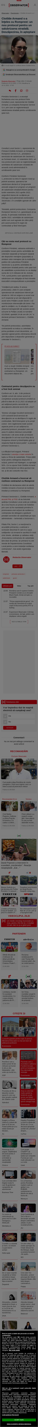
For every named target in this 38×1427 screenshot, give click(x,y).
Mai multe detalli (14, 1350)
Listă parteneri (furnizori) (10, 1415)
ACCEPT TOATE (19, 1419)
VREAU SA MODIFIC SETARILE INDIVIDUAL (19, 1424)
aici (34, 1370)
